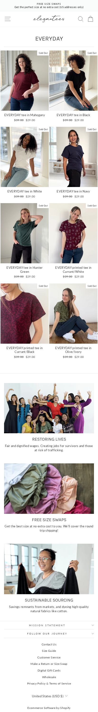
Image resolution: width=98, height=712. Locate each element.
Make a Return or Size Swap (48, 664)
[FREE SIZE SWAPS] (49, 488)
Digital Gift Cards (49, 670)
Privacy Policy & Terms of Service (49, 683)
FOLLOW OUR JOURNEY (47, 633)
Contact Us (49, 644)
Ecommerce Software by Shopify (48, 708)
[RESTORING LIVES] (49, 408)
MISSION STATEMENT (47, 625)
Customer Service (48, 657)
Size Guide (49, 651)
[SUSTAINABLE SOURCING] (49, 569)
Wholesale (49, 677)
